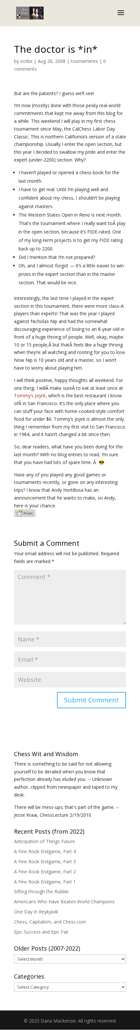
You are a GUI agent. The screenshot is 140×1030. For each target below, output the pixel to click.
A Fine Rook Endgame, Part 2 (45, 871)
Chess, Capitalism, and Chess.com (50, 922)
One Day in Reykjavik (36, 912)
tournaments (84, 61)
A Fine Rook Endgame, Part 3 (45, 861)
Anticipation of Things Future (44, 841)
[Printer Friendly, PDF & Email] (24, 513)
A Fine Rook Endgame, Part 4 (45, 851)
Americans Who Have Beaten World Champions (64, 901)
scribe (26, 61)
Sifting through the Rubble (41, 891)
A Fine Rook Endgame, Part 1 (45, 882)
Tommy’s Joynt (30, 395)
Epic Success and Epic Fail (41, 932)
